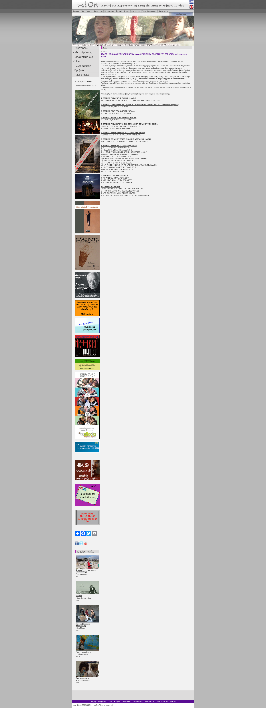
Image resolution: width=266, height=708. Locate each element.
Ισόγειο (79, 596)
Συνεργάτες (98, 11)
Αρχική (93, 701)
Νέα (82, 11)
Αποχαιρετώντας (83, 678)
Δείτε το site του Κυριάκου (166, 701)
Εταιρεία (76, 11)
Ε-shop (126, 11)
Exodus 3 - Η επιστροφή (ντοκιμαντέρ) (86, 571)
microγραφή (135, 11)
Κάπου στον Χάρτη (83, 652)
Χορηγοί (89, 11)
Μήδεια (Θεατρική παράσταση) (83, 625)
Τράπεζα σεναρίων (149, 11)
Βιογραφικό (102, 701)
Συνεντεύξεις (109, 11)
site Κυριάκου (181, 14)
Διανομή (119, 11)
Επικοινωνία (163, 11)
